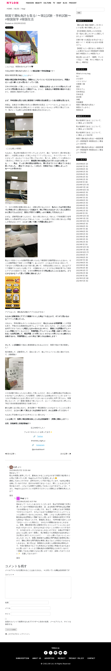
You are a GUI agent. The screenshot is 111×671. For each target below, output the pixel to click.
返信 (11, 495)
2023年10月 (81, 221)
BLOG (65, 3)
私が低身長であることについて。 (89, 120)
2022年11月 (81, 250)
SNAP (59, 3)
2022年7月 (80, 260)
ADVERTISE (49, 658)
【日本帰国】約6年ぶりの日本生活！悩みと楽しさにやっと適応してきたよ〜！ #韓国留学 (90, 33)
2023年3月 (80, 239)
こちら (25, 75)
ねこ (78, 76)
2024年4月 (80, 205)
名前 (7, 602)
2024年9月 (80, 192)
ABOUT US (36, 658)
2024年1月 (80, 213)
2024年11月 (81, 187)
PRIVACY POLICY (76, 658)
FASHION (30, 3)
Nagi (23, 9)
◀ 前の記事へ (10, 454)
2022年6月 (80, 263)
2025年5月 (80, 171)
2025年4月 (80, 174)
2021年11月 (80, 281)
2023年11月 (81, 218)
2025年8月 (80, 164)
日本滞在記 (80, 92)
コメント (9, 574)
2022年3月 (80, 270)
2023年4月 (80, 237)
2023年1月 (80, 244)
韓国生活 (79, 110)
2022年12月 (81, 247)
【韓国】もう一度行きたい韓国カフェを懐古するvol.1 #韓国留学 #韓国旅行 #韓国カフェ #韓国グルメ (90, 51)
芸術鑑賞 (79, 102)
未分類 (78, 97)
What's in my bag (83, 73)
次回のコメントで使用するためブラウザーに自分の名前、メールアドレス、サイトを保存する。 (38, 622)
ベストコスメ (81, 81)
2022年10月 (81, 252)
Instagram (40, 445)
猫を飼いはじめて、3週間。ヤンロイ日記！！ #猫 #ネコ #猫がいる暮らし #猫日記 (89, 59)
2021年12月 (81, 278)
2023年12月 (81, 216)
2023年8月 (80, 226)
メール (7, 608)
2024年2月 (80, 211)
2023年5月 (80, 234)
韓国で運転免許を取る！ (85, 105)
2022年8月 (80, 257)
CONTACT (91, 658)
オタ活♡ (79, 79)
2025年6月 (80, 169)
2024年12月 (81, 184)
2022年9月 (80, 255)
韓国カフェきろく (83, 107)
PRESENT (73, 3)
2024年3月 (80, 208)
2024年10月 (81, 190)
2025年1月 (80, 182)
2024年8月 (80, 195)
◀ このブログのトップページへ (17, 634)
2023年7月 (80, 229)
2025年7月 (80, 166)
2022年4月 (80, 268)
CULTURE (47, 3)
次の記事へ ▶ (65, 454)
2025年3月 (80, 177)
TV (54, 3)
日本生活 (79, 94)
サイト (7, 614)
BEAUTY (38, 3)
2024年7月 (80, 197)
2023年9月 (80, 224)
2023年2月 (80, 242)
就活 (78, 86)
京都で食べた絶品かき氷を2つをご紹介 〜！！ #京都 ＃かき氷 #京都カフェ (89, 42)
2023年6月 (80, 231)
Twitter (40, 436)
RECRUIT (61, 658)
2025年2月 (80, 179)
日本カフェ (80, 89)
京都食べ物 (80, 84)
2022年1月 (80, 276)
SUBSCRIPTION (22, 658)
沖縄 (78, 99)
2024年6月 (80, 200)
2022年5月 (80, 265)
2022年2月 (80, 273)
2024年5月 (80, 203)
